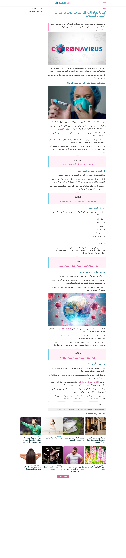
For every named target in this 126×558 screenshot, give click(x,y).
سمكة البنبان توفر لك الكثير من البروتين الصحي (74, 439)
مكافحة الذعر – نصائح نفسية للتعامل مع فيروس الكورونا (78, 201)
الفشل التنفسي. (63, 128)
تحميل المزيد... (63, 476)
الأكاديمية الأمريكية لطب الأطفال (88, 382)
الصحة (104, 436)
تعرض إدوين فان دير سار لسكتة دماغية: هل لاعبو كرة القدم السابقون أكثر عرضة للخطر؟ (31, 440)
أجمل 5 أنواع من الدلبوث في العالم (95, 468)
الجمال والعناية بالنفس (36, 465)
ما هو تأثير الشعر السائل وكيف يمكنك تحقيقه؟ (32, 468)
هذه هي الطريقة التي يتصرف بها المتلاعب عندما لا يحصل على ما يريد (74, 469)
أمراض (39, 436)
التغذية (82, 436)
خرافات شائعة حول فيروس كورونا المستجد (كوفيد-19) (77, 357)
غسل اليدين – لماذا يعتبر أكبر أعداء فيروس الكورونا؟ (77, 164)
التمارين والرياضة (59, 436)
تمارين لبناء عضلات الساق (53, 438)
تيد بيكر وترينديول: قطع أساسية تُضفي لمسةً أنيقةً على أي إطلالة (96, 440)
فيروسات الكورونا (100, 122)
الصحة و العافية (81, 465)
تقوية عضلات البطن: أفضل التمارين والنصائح (53, 468)
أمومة (104, 8)
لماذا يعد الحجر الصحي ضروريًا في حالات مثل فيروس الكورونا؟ (78, 265)
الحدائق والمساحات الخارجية (99, 465)
